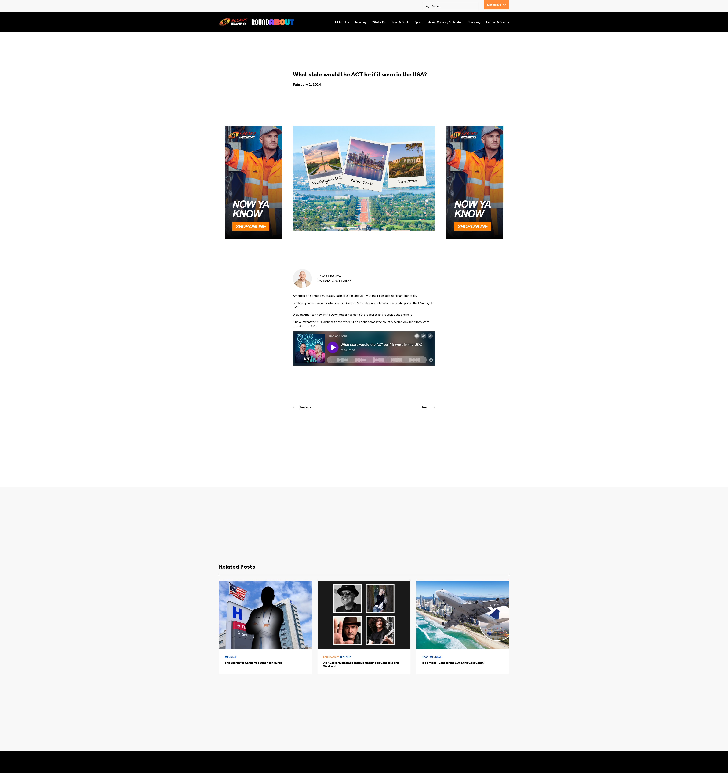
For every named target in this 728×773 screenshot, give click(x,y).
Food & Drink (400, 22)
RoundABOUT (331, 657)
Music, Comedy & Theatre (445, 22)
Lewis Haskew (329, 276)
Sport (418, 22)
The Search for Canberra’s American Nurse (253, 663)
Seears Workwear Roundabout (257, 22)
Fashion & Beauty (497, 22)
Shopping (474, 22)
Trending (361, 22)
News (425, 657)
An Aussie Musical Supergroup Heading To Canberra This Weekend (361, 664)
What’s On (379, 22)
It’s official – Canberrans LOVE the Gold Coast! (453, 663)
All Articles (342, 22)
